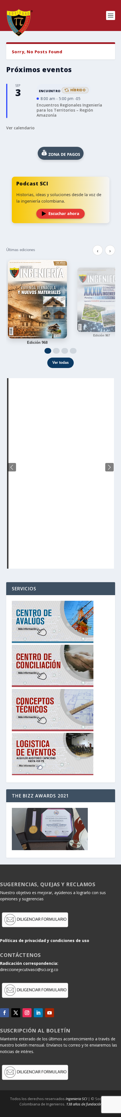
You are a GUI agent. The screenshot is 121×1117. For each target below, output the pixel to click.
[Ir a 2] (56, 351)
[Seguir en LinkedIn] (38, 1012)
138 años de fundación (84, 1104)
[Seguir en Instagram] (27, 1012)
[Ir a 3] (64, 351)
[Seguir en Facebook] (4, 1012)
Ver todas (60, 362)
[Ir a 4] (73, 351)
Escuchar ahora (63, 213)
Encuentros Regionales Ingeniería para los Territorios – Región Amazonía (69, 110)
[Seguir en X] (15, 1012)
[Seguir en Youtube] (49, 1012)
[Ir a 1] (47, 351)
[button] (109, 467)
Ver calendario (20, 127)
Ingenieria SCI (76, 1098)
